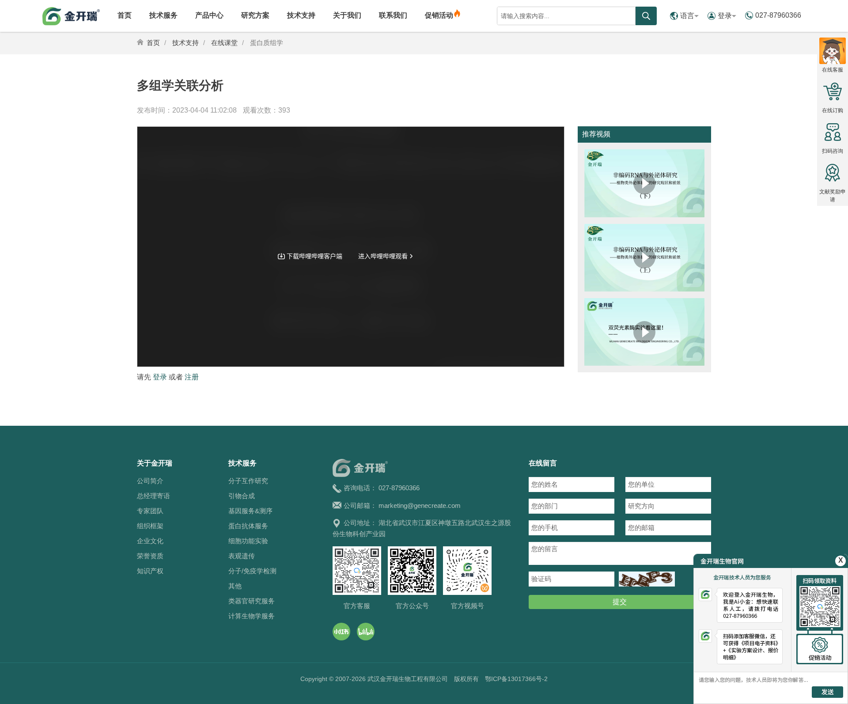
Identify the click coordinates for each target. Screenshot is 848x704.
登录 (725, 15)
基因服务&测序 (250, 511)
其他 (235, 586)
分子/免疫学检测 (252, 571)
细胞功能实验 (248, 541)
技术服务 (163, 15)
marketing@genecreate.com (420, 505)
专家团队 (150, 511)
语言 (687, 15)
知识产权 (150, 571)
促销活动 (439, 15)
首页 (124, 15)
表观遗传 (241, 556)
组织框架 (150, 526)
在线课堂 (224, 42)
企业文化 (150, 541)
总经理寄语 (153, 496)
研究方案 (255, 15)
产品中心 (209, 15)
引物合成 (241, 496)
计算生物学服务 (251, 616)
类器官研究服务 (251, 601)
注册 (192, 377)
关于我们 (347, 15)
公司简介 (150, 480)
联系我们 (393, 15)
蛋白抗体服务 (248, 526)
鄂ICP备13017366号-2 (516, 678)
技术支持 (301, 15)
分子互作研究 (248, 480)
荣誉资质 (150, 556)
